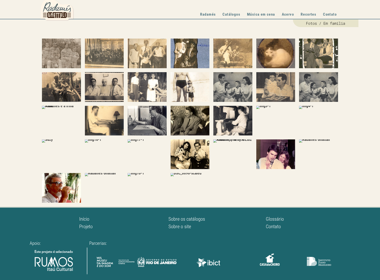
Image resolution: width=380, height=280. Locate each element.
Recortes (308, 14)
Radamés (208, 14)
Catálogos (231, 14)
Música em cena (261, 14)
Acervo (288, 14)
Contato (330, 14)
